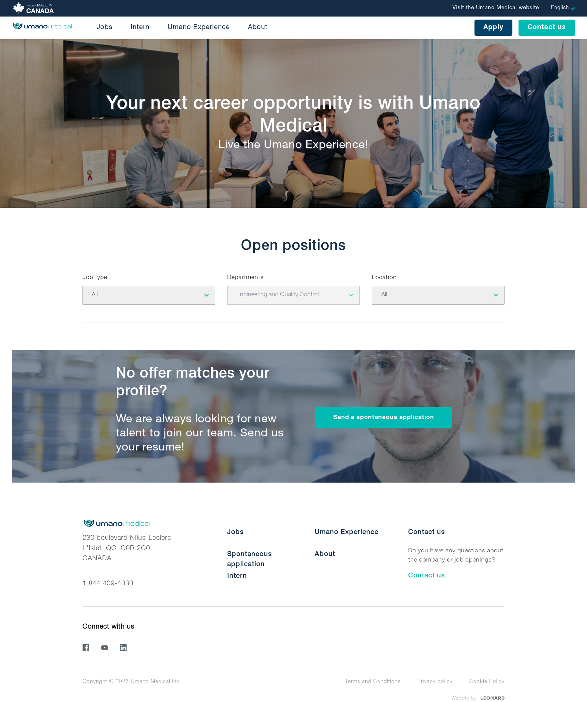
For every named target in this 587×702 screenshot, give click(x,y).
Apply (493, 27)
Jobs (105, 27)
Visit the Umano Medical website (495, 8)
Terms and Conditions (373, 682)
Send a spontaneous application (383, 418)
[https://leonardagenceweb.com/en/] (493, 698)
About (258, 27)
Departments (245, 278)
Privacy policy (434, 682)
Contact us (546, 27)
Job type (95, 278)
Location (384, 278)
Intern (140, 27)
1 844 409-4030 (108, 584)
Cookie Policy (486, 682)
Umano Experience (199, 27)
